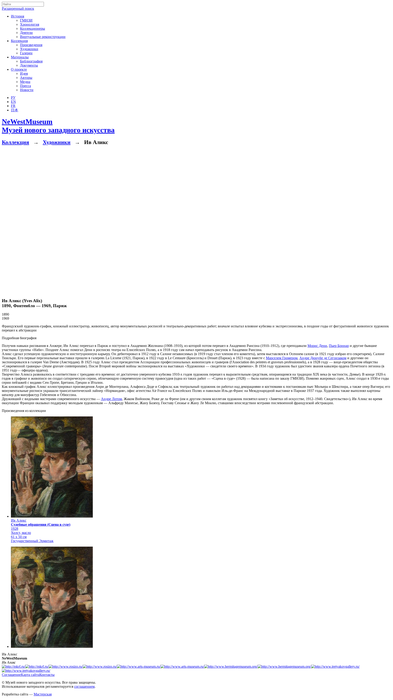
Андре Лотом (111, 399)
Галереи (26, 53)
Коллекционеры (32, 28)
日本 (14, 110)
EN (13, 102)
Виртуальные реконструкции (43, 37)
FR (13, 106)
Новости (26, 90)
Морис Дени (317, 346)
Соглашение (11, 675)
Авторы (26, 78)
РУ (13, 98)
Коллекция (19, 41)
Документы (29, 65)
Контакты (47, 675)
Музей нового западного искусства (58, 125)
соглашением (84, 686)
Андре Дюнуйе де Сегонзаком (322, 358)
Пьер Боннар (339, 346)
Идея (24, 73)
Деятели (26, 33)
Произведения (31, 45)
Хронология (29, 24)
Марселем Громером (281, 358)
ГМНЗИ (26, 20)
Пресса (25, 86)
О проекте (19, 69)
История (17, 16)
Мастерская (43, 694)
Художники (29, 49)
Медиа (25, 82)
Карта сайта (30, 675)
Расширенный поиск (18, 8)
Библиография (31, 61)
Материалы (20, 57)
